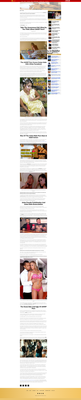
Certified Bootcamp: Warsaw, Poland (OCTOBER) (55, 72)
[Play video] (54, 15)
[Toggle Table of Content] (26, 25)
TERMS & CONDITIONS (38, 395)
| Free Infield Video (41, 1)
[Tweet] (23, 385)
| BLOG (32, 1)
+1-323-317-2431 (67, 1)
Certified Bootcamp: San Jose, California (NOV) (55, 87)
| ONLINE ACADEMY (36, 1)
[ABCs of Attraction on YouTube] (68, 0)
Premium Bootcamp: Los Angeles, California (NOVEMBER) (55, 81)
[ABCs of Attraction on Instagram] (69, 0)
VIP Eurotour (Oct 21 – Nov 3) (55, 74)
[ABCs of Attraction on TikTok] (67, 0)
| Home (22, 1)
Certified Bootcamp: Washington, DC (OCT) (54, 62)
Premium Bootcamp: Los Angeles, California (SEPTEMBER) (55, 60)
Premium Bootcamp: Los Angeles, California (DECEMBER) (55, 91)
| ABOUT (25, 1)
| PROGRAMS (28, 1)
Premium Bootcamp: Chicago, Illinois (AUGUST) (55, 56)
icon (37, 393)
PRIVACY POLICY (44, 395)
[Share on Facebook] (21, 385)
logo (13, 1)
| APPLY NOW (46, 1)
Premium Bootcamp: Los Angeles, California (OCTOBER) (55, 69)
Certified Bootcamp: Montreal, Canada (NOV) (55, 84)
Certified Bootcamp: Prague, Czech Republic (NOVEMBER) (55, 78)
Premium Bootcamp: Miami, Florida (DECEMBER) (55, 93)
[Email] (28, 385)
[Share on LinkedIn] (26, 385)
